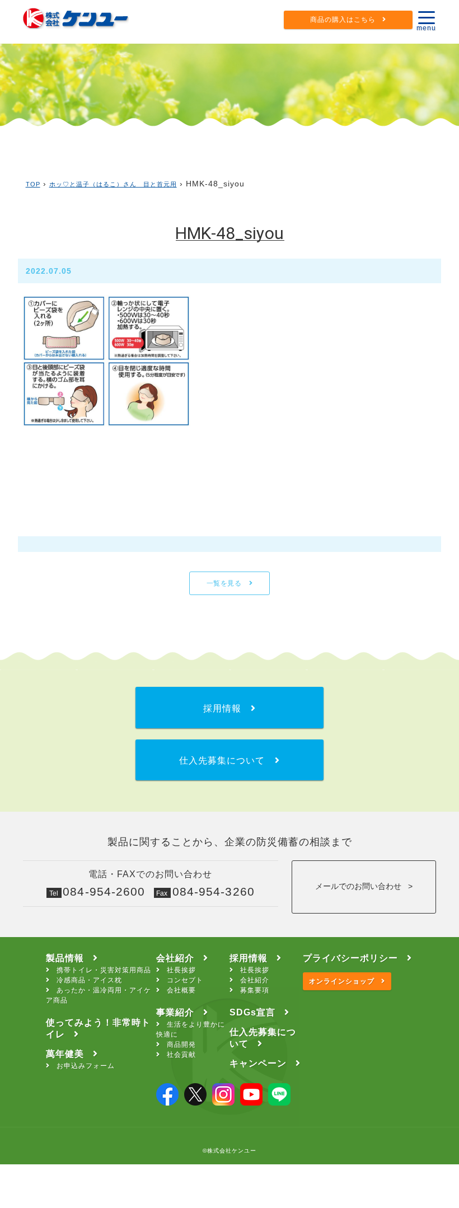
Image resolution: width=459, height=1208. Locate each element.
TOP (33, 184)
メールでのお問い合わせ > (364, 886)
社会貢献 (181, 1055)
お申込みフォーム (86, 1066)
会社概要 (181, 990)
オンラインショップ (341, 981)
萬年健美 (65, 1054)
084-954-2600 (104, 891)
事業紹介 (175, 1012)
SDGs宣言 (252, 1012)
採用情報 (249, 958)
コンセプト (185, 980)
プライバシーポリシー (350, 958)
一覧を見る (225, 583)
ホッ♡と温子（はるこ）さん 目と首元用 (113, 184)
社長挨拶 (181, 970)
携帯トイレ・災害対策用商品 (104, 970)
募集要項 (254, 990)
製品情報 (65, 958)
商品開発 (181, 1044)
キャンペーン (258, 1063)
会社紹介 (175, 958)
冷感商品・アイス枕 (89, 980)
